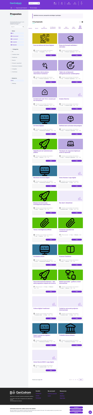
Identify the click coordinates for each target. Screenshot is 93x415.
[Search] (38, 3)
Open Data (62, 398)
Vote (53, 55)
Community (38, 393)
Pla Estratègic (33, 8)
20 (41, 379)
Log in (49, 395)
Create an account (52, 393)
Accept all (76, 407)
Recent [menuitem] (36, 28)
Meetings (62, 395)
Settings (76, 412)
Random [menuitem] (30, 28)
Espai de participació (21, 8)
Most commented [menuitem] (66, 28)
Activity (37, 395)
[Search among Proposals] (23, 26)
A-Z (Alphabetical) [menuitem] (44, 28)
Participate (38, 398)
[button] (12, 31)
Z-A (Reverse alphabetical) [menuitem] (52, 28)
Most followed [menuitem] (73, 28)
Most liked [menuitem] (60, 28)
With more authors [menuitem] (80, 27)
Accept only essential (76, 409)
